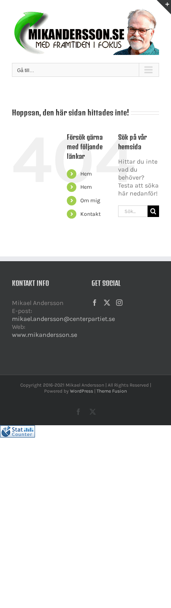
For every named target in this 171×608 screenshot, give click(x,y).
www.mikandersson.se (44, 334)
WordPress (81, 391)
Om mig (90, 200)
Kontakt (90, 214)
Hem (86, 173)
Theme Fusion (112, 391)
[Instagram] (119, 302)
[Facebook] (94, 302)
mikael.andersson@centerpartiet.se (63, 319)
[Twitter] (107, 302)
